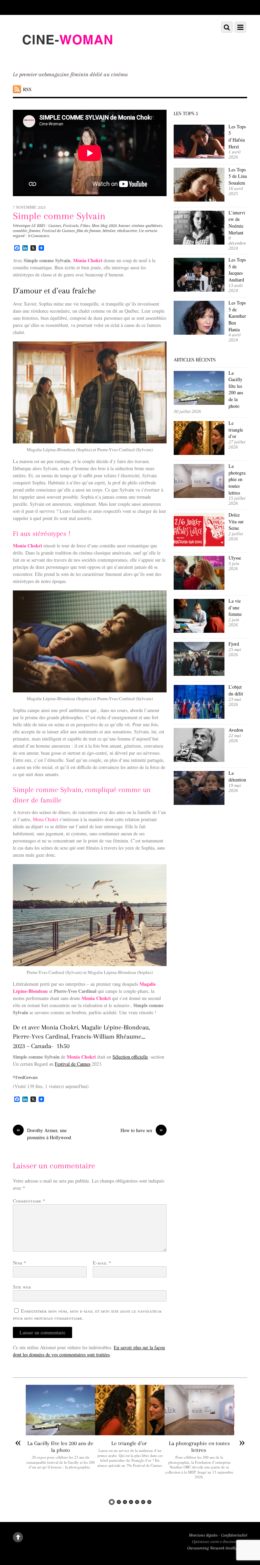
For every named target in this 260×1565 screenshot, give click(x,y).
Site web (22, 1287)
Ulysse (235, 558)
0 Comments (38, 235)
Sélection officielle (130, 1056)
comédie (20, 230)
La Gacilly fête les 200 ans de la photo (236, 389)
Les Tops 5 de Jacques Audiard (237, 269)
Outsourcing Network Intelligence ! (217, 1548)
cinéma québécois (147, 225)
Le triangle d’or (236, 429)
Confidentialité (234, 1535)
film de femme (89, 230)
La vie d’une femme (235, 607)
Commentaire (29, 1200)
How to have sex (142, 1130)
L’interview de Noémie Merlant (237, 222)
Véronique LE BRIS (29, 225)
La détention (237, 776)
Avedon (237, 730)
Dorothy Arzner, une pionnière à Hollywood (44, 1134)
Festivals (71, 225)
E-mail (102, 1262)
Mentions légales (203, 1535)
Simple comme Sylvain (59, 216)
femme (34, 230)
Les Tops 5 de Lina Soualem (238, 176)
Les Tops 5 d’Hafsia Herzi (237, 136)
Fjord (234, 644)
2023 (112, 225)
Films (85, 225)
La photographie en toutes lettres (237, 479)
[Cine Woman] (67, 57)
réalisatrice (127, 230)
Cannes (54, 225)
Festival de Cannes (58, 230)
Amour (124, 225)
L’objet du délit (236, 690)
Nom (19, 1262)
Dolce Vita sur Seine (236, 521)
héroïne (109, 230)
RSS (27, 89)
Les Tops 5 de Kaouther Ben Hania (237, 315)
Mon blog (100, 225)
